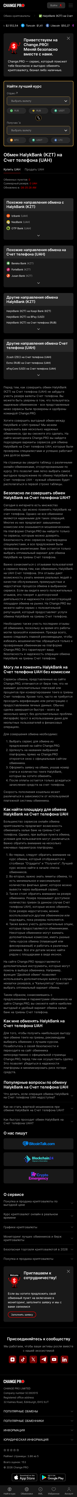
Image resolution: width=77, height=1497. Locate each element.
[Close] (68, 38)
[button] (12, 169)
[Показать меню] (70, 5)
